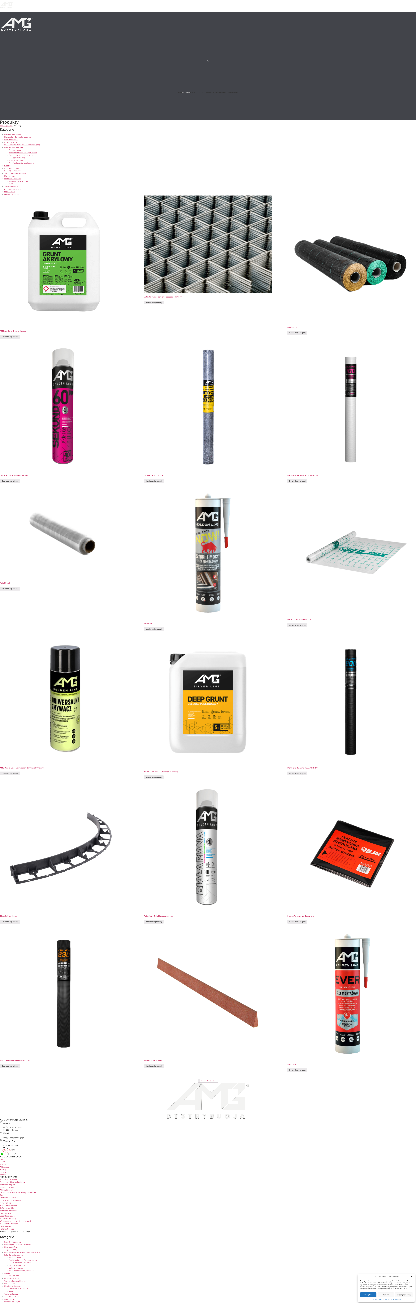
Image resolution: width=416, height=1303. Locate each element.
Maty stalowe (9, 176)
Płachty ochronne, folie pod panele (23, 153)
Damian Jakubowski (39, 1231)
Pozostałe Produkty (12, 171)
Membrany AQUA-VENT (18, 181)
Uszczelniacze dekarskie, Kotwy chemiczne (22, 145)
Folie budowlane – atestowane (21, 155)
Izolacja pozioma (16, 160)
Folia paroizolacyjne (17, 158)
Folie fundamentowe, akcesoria (21, 163)
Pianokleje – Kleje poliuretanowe (17, 137)
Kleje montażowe (11, 140)
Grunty (7, 166)
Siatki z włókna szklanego (15, 173)
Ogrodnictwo (9, 192)
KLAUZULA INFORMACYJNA (392, 1299)
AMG (11, 184)
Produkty (186, 92)
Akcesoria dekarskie (12, 189)
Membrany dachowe (12, 179)
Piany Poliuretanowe (12, 134)
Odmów (386, 1295)
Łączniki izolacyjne (12, 194)
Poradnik (216, 92)
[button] (412, 1276)
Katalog (223, 92)
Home (179, 92)
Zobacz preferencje (404, 1295)
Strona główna (6, 126)
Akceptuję (368, 1295)
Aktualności (208, 92)
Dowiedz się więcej (10, 337)
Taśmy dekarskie (11, 186)
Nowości (193, 92)
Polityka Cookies (377, 1299)
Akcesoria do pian (11, 168)
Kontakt (235, 92)
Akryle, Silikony (10, 142)
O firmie (200, 92)
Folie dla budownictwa (13, 147)
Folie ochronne (15, 150)
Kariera (229, 92)
